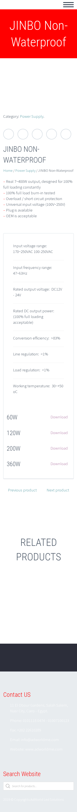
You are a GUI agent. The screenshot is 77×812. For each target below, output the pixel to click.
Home (8, 170)
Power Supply (31, 116)
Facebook (23, 134)
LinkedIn (51, 134)
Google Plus (37, 134)
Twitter (8, 134)
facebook (52, 660)
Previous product (22, 490)
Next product (58, 490)
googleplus (65, 660)
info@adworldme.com (40, 739)
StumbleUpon (66, 134)
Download (59, 416)
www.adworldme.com (44, 749)
